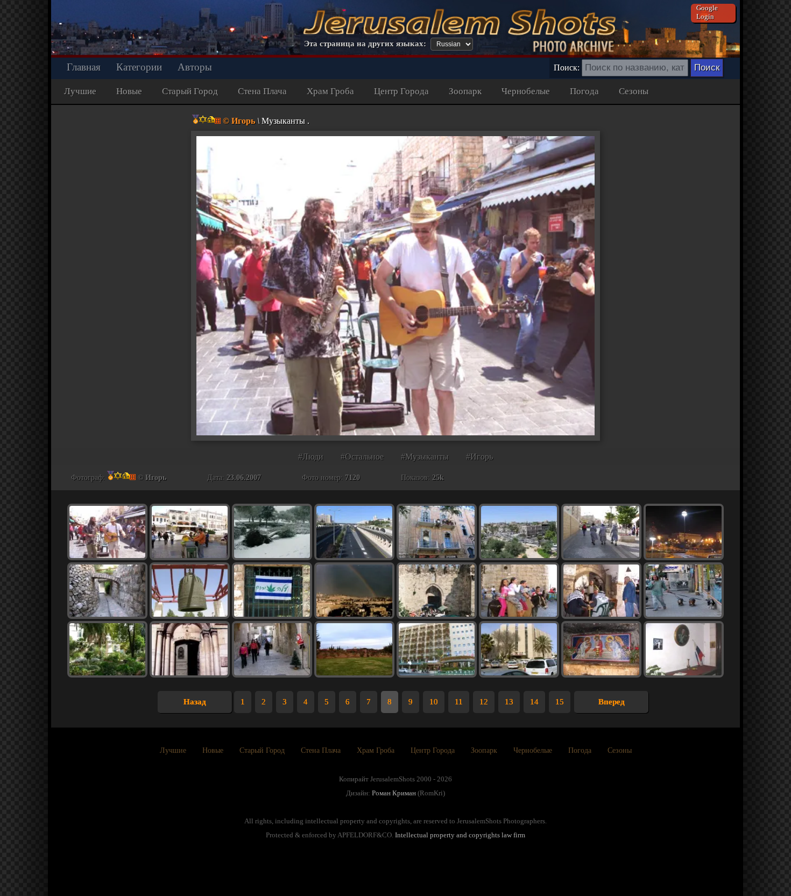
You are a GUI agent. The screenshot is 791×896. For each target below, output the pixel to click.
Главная (84, 67)
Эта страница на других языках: (365, 43)
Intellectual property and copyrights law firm (460, 835)
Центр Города (401, 91)
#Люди (310, 456)
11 (459, 701)
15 (559, 701)
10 (433, 701)
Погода (584, 91)
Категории (139, 67)
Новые (129, 91)
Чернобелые (526, 91)
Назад (194, 701)
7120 (352, 478)
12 (483, 701)
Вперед (611, 701)
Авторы (195, 67)
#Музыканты (425, 456)
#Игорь (479, 456)
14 (534, 701)
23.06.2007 (244, 478)
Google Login (707, 12)
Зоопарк (465, 91)
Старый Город (190, 91)
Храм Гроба (330, 91)
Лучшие (80, 91)
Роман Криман (394, 793)
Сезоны (633, 91)
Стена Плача (262, 91)
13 (509, 701)
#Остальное (362, 456)
